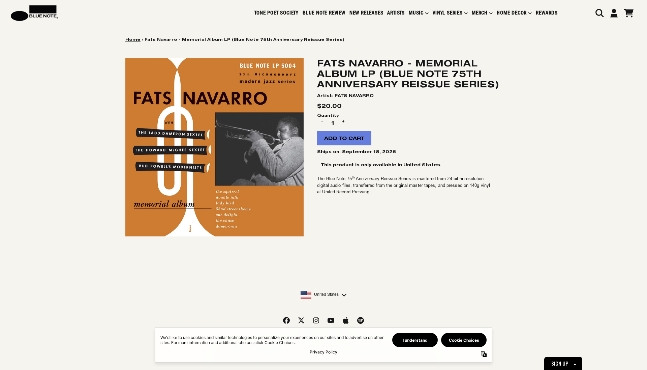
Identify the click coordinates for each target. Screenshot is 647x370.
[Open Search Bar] (599, 13)
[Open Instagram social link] (316, 320)
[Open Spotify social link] (360, 320)
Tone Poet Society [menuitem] (276, 13)
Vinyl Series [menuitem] (448, 13)
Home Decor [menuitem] (512, 13)
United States (326, 294)
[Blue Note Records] (34, 13)
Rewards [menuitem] (547, 13)
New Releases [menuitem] (366, 13)
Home (133, 39)
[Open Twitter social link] (301, 320)
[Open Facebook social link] (286, 320)
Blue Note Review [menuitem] (324, 13)
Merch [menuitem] (480, 13)
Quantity (328, 115)
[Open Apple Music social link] (345, 320)
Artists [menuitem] (396, 13)
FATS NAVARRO (354, 95)
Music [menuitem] (416, 13)
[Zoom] (214, 147)
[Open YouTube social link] (331, 320)
